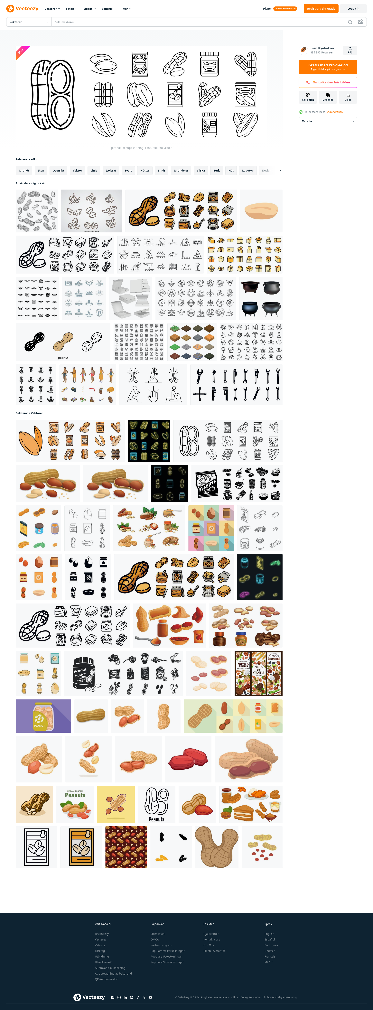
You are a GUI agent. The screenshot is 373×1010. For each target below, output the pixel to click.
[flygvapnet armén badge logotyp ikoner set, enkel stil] (37, 298)
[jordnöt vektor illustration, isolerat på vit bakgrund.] (127, 716)
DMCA (155, 939)
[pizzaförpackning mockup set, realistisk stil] (130, 298)
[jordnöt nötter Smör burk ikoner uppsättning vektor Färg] (38, 673)
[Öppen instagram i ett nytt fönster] (119, 997)
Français (270, 956)
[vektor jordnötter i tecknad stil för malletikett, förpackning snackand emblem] (75, 804)
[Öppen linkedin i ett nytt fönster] (125, 997)
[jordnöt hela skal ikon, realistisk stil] (91, 716)
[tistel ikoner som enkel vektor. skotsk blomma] (36, 384)
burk (216, 170)
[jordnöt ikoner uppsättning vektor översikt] (260, 528)
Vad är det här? (335, 112)
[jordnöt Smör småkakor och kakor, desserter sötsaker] (251, 804)
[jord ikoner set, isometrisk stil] (192, 342)
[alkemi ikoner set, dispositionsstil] (195, 298)
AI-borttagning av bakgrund (113, 973)
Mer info (307, 121)
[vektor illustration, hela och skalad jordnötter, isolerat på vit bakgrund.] (39, 759)
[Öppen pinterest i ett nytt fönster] (131, 997)
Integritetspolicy (251, 997)
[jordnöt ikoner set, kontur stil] (181, 211)
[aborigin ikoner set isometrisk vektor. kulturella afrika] (88, 384)
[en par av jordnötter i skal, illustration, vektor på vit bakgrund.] (216, 847)
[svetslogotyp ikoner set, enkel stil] (84, 298)
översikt (58, 170)
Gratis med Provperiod (328, 67)
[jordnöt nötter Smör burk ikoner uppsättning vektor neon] (169, 483)
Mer (125, 9)
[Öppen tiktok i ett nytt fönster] (137, 997)
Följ (350, 52)
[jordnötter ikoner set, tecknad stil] (149, 528)
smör (161, 170)
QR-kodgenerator (106, 979)
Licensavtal (158, 934)
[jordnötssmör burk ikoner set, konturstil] (87, 528)
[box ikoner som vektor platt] (245, 255)
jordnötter (181, 170)
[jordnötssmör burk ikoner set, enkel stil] (88, 577)
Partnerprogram (161, 945)
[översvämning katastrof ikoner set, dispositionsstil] (160, 255)
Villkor (234, 997)
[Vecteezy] (22, 9)
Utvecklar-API (103, 962)
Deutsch (270, 951)
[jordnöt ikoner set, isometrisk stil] (38, 528)
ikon (41, 170)
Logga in (353, 8)
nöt (231, 170)
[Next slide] (276, 170)
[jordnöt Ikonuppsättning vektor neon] (149, 440)
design (266, 170)
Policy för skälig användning (280, 997)
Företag (100, 951)
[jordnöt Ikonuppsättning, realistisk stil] (48, 483)
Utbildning (102, 956)
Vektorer (51, 9)
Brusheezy (102, 934)
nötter (144, 170)
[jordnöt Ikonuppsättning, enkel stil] (123, 673)
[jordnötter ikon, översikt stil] (156, 804)
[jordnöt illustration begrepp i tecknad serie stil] (34, 804)
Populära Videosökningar (167, 962)
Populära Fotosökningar (166, 956)
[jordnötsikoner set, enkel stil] (237, 483)
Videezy (100, 945)
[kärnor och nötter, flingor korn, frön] (259, 673)
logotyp (248, 170)
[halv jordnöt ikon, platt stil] (261, 211)
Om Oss (208, 945)
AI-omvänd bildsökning (110, 968)
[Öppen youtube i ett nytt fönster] (150, 997)
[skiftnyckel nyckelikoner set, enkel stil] (236, 384)
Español (270, 939)
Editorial (107, 9)
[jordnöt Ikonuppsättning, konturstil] (228, 440)
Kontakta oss (211, 939)
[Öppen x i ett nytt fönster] (144, 997)
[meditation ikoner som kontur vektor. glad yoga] (251, 342)
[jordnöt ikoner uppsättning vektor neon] (260, 577)
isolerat (111, 170)
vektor (77, 170)
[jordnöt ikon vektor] (171, 847)
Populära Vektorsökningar (168, 951)
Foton (70, 9)
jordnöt (24, 170)
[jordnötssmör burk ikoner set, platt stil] (211, 528)
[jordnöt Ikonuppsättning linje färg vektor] (70, 440)
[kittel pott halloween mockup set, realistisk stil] (261, 298)
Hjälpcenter (211, 934)
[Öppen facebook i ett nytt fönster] (112, 997)
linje (94, 170)
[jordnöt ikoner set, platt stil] (233, 716)
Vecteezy (100, 939)
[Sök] (350, 22)
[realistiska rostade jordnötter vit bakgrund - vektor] (188, 759)
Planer (267, 8)
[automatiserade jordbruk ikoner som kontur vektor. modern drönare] (139, 342)
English (269, 934)
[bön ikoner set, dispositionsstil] (153, 384)
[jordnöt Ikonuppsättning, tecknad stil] (169, 625)
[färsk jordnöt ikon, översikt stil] (36, 847)
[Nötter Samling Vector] (91, 211)
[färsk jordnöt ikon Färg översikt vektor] (81, 847)
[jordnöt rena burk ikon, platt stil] (43, 716)
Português (271, 945)
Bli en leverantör (214, 951)
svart (128, 170)
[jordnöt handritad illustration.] (37, 211)
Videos (87, 9)
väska (201, 170)
